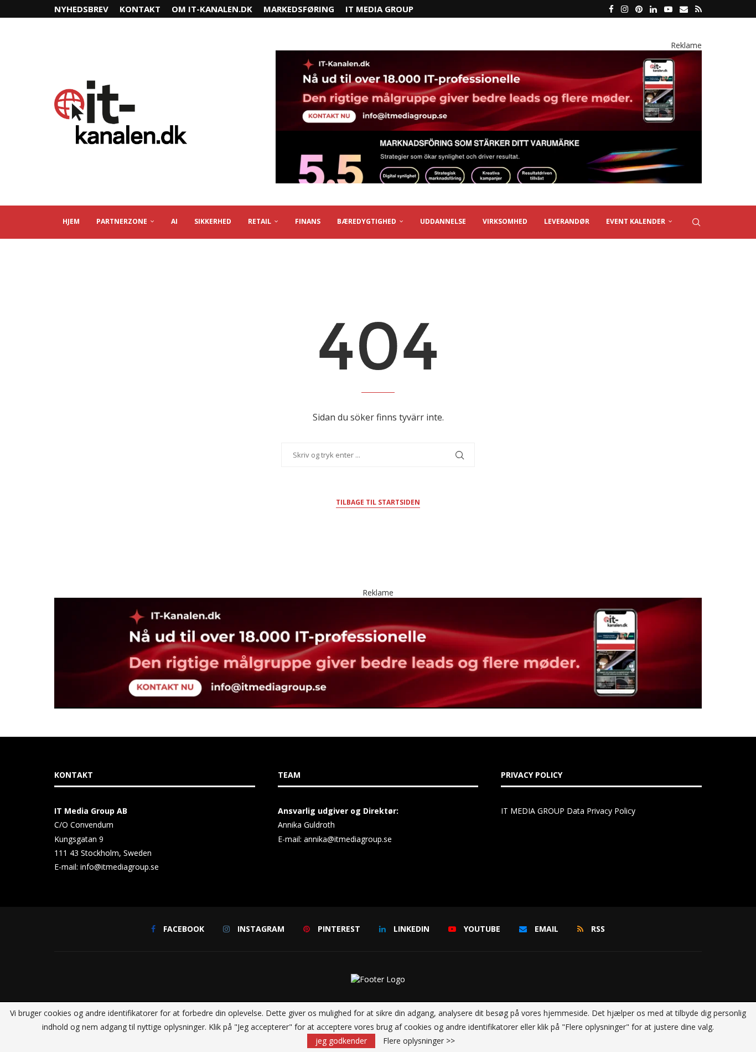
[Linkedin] (653, 9)
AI (174, 221)
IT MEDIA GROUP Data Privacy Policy (568, 810)
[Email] (684, 9)
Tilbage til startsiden (378, 502)
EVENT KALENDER (635, 221)
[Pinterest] (639, 9)
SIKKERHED (212, 221)
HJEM (71, 221)
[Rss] (698, 9)
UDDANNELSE (443, 221)
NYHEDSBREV (81, 8)
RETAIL (259, 221)
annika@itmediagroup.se (348, 839)
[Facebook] (611, 9)
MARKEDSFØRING (298, 8)
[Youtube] (668, 9)
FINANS (307, 221)
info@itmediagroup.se (119, 866)
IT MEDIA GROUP (379, 8)
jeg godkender (341, 1040)
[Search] (696, 222)
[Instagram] (624, 9)
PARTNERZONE (121, 221)
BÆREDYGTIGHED (366, 221)
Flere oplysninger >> (419, 1041)
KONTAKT (140, 8)
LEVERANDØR (566, 221)
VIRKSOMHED (505, 221)
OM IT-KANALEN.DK (212, 8)
